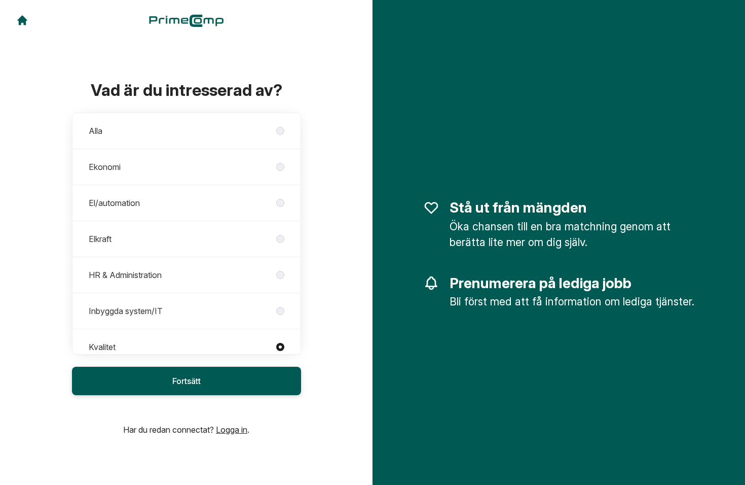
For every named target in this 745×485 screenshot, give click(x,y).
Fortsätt (186, 381)
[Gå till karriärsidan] (22, 20)
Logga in (231, 430)
